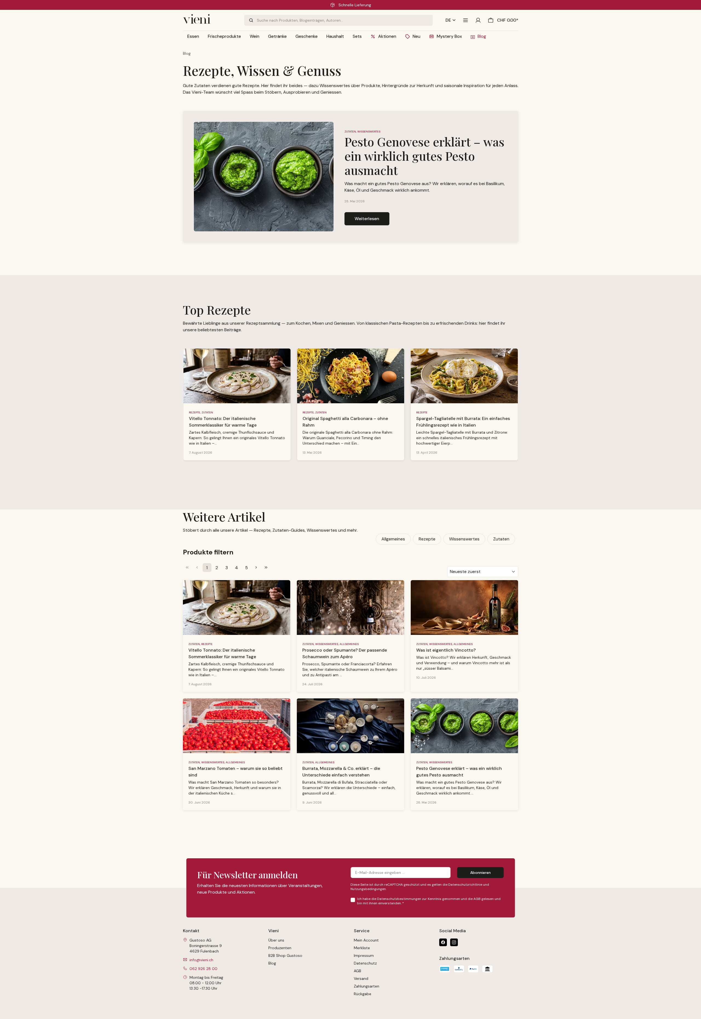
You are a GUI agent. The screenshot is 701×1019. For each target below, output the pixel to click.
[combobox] (345, 20)
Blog (272, 963)
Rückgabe (362, 993)
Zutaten (501, 539)
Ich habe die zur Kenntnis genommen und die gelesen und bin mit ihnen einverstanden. (429, 901)
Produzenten (279, 947)
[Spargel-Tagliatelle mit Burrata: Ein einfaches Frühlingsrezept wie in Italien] (464, 376)
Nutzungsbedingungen (368, 889)
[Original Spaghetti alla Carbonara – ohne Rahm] (350, 376)
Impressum (364, 955)
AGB (477, 899)
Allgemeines (393, 539)
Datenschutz (365, 963)
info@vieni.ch (201, 959)
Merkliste (362, 947)
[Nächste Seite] (256, 567)
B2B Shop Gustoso (285, 955)
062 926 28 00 (203, 968)
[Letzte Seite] (266, 567)
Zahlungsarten (366, 986)
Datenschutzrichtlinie (465, 884)
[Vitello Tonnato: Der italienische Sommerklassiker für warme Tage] (237, 376)
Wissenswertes (464, 539)
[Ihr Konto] (478, 20)
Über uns (276, 940)
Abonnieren (480, 872)
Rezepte (427, 539)
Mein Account (366, 940)
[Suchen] (250, 20)
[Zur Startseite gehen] (210, 20)
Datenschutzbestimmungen (399, 899)
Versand (361, 978)
